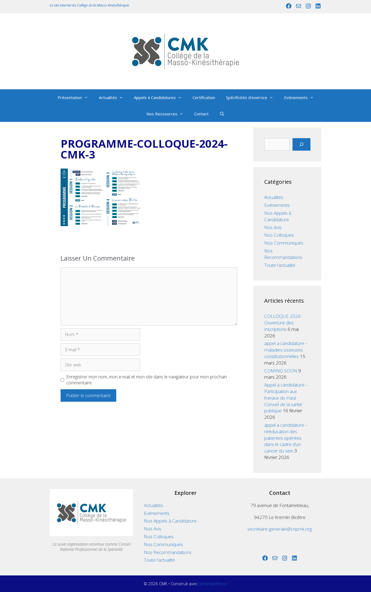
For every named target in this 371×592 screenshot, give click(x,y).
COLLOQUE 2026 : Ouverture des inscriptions (283, 322)
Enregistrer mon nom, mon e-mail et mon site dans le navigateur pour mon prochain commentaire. (146, 380)
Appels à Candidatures (155, 97)
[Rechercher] (301, 144)
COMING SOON (280, 371)
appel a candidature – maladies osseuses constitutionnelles (286, 349)
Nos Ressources (161, 113)
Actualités (108, 97)
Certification (204, 97)
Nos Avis (273, 227)
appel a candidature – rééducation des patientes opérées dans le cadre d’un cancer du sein (286, 438)
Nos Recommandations (283, 254)
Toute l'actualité (279, 265)
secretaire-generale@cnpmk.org (279, 529)
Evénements (296, 97)
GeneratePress (213, 583)
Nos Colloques (279, 235)
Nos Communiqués (283, 243)
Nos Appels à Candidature (277, 216)
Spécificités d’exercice (246, 97)
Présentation (70, 97)
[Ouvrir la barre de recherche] (222, 114)
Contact (201, 113)
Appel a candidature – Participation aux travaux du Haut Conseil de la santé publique (286, 398)
